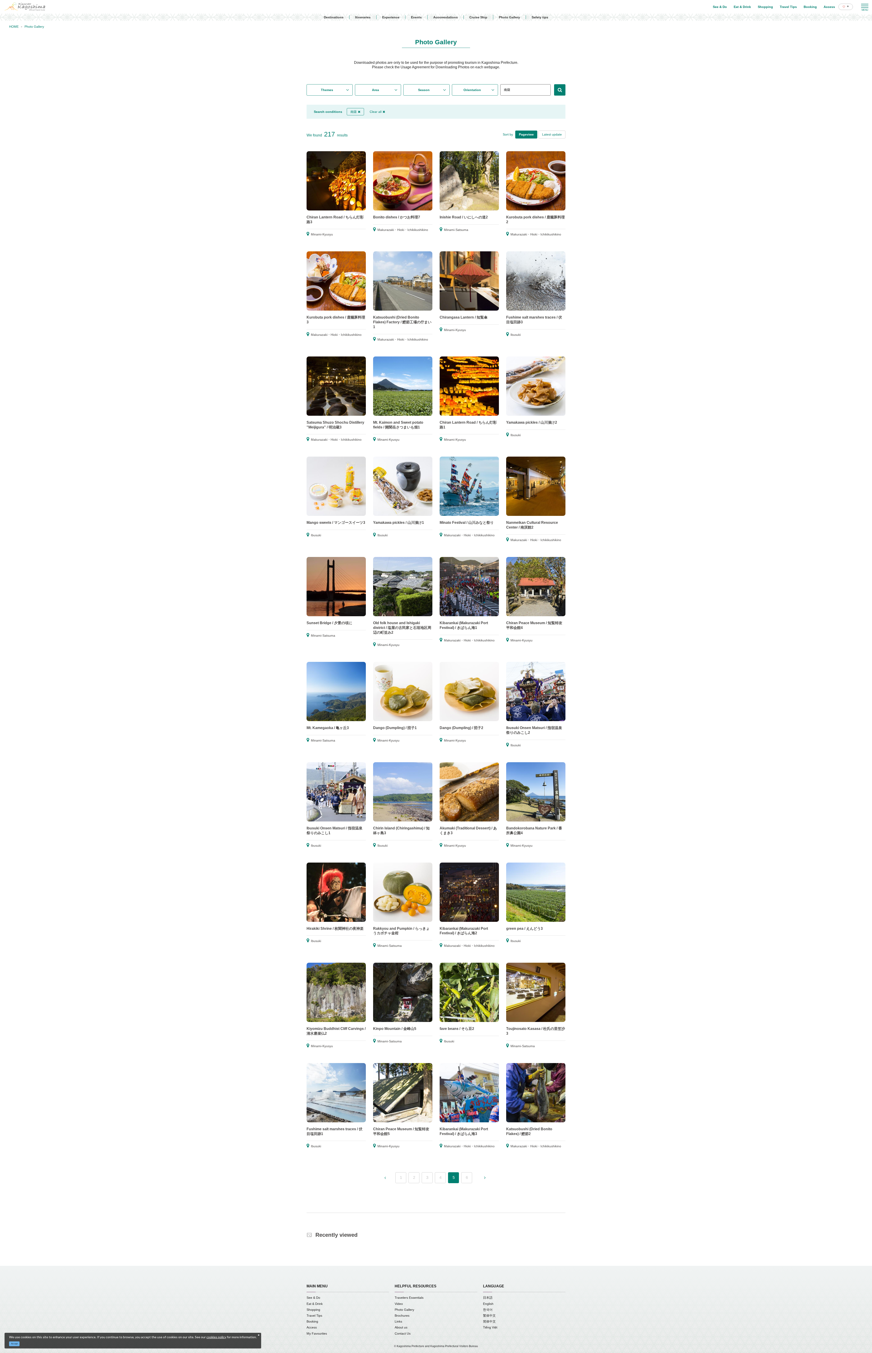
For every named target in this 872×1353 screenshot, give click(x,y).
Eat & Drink (315, 1304)
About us (401, 1327)
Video (399, 1304)
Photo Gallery (509, 17)
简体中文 (489, 1321)
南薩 (353, 112)
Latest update (552, 134)
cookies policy (216, 1337)
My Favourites (317, 1333)
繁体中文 (489, 1315)
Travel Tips (314, 1315)
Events (416, 17)
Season (424, 90)
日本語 (488, 1297)
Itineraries (363, 17)
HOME (14, 26)
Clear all (376, 112)
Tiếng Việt (490, 1327)
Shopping (313, 1309)
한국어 (488, 1309)
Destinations (334, 17)
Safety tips (540, 17)
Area (375, 90)
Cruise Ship (478, 17)
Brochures (402, 1315)
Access (312, 1327)
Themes (327, 90)
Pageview (526, 134)
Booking (312, 1321)
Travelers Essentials (409, 1297)
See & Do (313, 1297)
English (488, 1304)
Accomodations (445, 17)
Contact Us (403, 1333)
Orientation (472, 90)
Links (398, 1321)
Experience (390, 17)
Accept (14, 1344)
